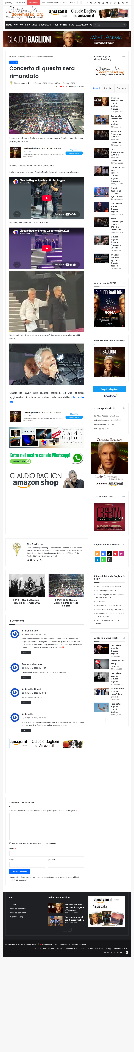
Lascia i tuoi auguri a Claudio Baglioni (116, 649)
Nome (12, 849)
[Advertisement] (46, 511)
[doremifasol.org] (24, 12)
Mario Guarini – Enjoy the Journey (110, 609)
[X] (34, 560)
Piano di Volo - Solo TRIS (104, 424)
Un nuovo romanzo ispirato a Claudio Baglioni (115, 260)
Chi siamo (37, 948)
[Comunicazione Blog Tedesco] (101, 664)
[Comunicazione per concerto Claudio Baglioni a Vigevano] (101, 171)
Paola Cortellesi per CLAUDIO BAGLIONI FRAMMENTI (117, 224)
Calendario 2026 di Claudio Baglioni (78, 948)
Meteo (59, 948)
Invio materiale (49, 948)
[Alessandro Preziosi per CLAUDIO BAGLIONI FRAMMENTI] (101, 135)
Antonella (27, 714)
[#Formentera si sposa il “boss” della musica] (101, 691)
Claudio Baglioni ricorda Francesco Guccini (58, 3)
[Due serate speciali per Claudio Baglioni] (101, 119)
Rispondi (26, 652)
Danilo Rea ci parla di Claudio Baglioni (117, 207)
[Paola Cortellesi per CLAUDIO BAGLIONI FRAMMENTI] (101, 222)
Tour (55, 25)
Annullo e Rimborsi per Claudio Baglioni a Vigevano (117, 103)
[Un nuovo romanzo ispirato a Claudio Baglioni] (101, 258)
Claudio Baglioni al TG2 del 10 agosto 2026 (117, 192)
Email (12, 860)
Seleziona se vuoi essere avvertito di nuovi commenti (34, 843)
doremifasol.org (80, 944)
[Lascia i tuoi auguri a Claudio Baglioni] (101, 649)
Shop (27, 25)
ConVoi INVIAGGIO (120, 948)
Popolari (108, 88)
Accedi (13, 905)
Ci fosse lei (100, 601)
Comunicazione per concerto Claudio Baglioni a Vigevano (118, 174)
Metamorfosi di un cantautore (108, 605)
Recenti (96, 88)
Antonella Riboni (31, 689)
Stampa (21, 56)
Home (9, 25)
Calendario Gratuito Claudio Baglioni (108, 420)
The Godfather (19, 83)
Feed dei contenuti (18, 909)
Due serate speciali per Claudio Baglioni (116, 120)
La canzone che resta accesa (108, 586)
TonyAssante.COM (49, 944)
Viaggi (108, 948)
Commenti (121, 88)
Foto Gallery (99, 948)
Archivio (18, 25)
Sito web (51, 860)
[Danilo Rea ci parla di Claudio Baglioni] (101, 207)
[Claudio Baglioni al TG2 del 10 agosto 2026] (101, 192)
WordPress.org (16, 917)
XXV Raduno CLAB (101, 429)
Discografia (45, 25)
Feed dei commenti (18, 913)
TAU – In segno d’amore (106, 590)
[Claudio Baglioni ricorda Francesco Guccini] (101, 240)
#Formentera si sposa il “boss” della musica (117, 692)
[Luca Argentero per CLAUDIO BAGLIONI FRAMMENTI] (101, 153)
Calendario (82, 25)
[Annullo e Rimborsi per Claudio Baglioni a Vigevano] (101, 101)
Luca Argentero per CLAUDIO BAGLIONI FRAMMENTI (117, 155)
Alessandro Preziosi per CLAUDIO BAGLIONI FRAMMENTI (116, 137)
